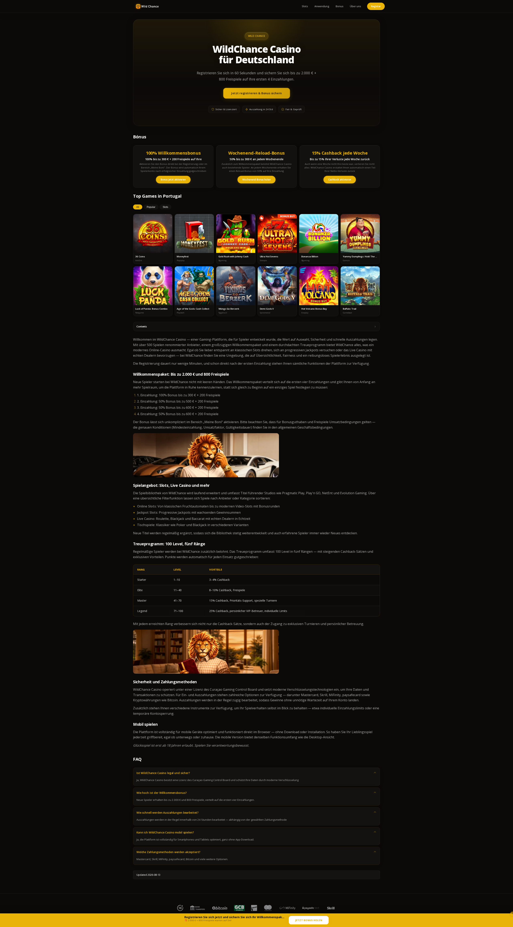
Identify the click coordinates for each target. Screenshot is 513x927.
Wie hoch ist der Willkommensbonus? (161, 793)
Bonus (339, 6)
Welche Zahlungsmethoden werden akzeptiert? (168, 852)
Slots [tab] (165, 207)
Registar (376, 6)
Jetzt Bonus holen (308, 920)
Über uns (355, 6)
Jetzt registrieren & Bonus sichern (256, 93)
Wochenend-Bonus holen (256, 179)
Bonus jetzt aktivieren (173, 179)
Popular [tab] (151, 207)
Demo (152, 237)
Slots (305, 6)
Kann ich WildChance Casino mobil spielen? (165, 832)
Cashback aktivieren (339, 179)
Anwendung (321, 6)
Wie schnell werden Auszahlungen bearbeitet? (167, 812)
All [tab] (137, 207)
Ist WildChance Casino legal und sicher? (163, 773)
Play (152, 229)
